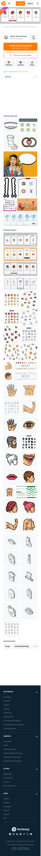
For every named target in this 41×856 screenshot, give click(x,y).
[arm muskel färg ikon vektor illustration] (11, 588)
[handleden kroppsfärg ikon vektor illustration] (11, 554)
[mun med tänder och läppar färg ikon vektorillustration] (11, 693)
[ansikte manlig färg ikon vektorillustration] (11, 641)
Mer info (8, 76)
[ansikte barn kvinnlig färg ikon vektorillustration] (11, 775)
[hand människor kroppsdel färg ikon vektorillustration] (11, 536)
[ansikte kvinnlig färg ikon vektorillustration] (11, 757)
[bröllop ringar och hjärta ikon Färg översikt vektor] (11, 174)
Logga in (30, 3)
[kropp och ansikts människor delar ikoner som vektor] (11, 366)
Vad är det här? (23, 72)
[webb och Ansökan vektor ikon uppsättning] (12, 140)
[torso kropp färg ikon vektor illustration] (27, 725)
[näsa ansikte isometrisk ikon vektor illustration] (11, 844)
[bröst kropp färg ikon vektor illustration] (11, 810)
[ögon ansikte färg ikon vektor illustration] (11, 623)
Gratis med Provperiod (20, 46)
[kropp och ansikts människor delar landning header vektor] (13, 743)
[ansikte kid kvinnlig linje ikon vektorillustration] (11, 675)
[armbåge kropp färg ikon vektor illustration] (25, 484)
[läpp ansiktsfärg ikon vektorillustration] (11, 710)
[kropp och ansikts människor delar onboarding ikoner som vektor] (20, 306)
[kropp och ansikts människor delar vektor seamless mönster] (11, 383)
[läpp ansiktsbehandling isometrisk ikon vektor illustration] (11, 827)
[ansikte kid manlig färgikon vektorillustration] (8, 512)
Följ (33, 39)
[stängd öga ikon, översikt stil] (10, 125)
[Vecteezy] (3, 3)
